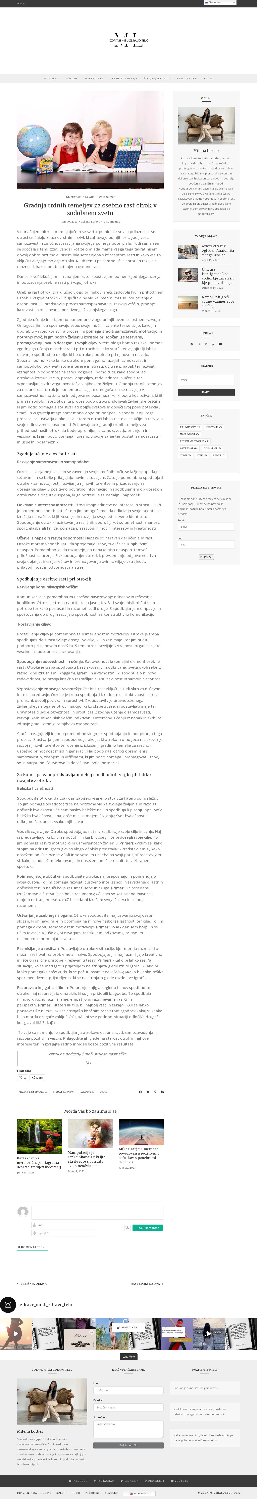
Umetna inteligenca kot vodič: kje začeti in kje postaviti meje (218, 276)
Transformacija (124, 78)
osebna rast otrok (63, 1092)
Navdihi (72, 78)
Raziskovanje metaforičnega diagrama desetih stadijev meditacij (39, 1162)
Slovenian (141, 1493)
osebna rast (212, 448)
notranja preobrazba (194, 441)
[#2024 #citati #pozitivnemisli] (241, 1334)
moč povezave (189, 434)
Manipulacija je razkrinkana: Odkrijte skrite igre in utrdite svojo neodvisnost (86, 1159)
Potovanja (51, 78)
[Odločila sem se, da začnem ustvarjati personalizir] (80, 1334)
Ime (180, 538)
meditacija (214, 427)
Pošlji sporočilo (128, 1445)
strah (185, 455)
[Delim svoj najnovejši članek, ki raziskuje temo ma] (177, 1334)
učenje (103, 1092)
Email (181, 520)
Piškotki (92, 1493)
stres (202, 455)
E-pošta (97, 1400)
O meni (22, 3)
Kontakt (111, 1493)
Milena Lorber (90, 221)
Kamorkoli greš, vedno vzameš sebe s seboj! (218, 301)
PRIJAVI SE (206, 557)
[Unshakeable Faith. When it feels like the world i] (16, 1334)
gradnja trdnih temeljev (33, 1092)
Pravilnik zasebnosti (34, 1493)
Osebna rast (95, 78)
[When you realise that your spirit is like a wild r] (112, 1334)
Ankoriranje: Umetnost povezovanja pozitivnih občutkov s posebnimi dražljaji (139, 1155)
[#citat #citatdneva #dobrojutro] (144, 1334)
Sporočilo (99, 1417)
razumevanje (87, 1092)
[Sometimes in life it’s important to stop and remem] (209, 1334)
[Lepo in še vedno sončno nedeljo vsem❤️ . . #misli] (48, 1334)
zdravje (219, 455)
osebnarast (188, 448)
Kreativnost (186, 78)
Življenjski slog (157, 78)
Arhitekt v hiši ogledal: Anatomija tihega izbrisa (218, 250)
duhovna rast (190, 427)
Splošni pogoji (68, 1493)
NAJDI (206, 392)
